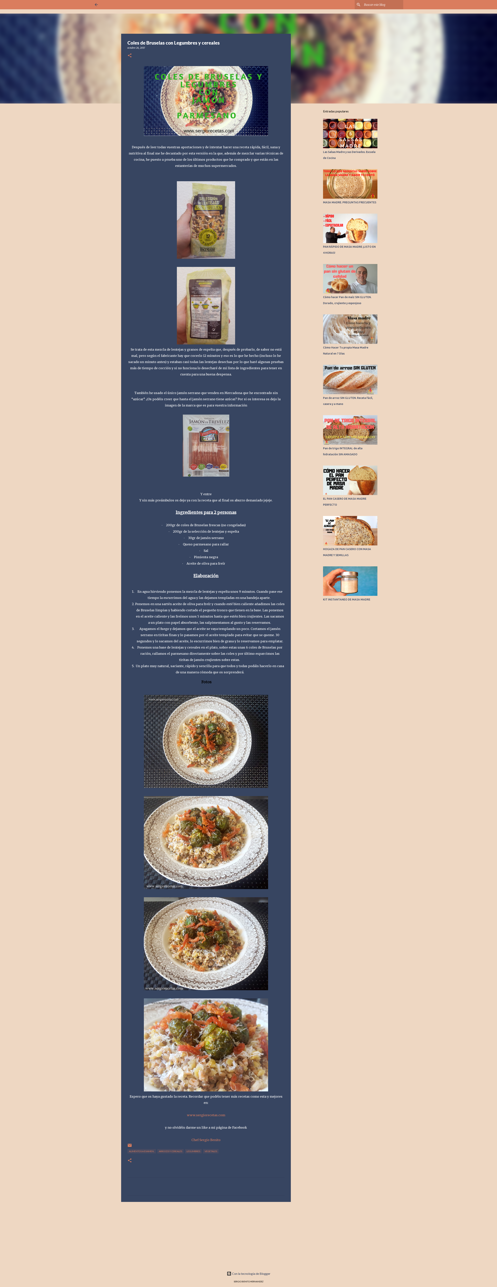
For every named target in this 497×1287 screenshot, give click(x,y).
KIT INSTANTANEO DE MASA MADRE (346, 599)
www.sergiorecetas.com (206, 1115)
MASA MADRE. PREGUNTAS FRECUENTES (349, 202)
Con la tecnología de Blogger (250, 1273)
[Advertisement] (206, 1235)
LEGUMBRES (193, 1151)
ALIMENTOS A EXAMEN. (141, 1151)
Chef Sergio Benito (206, 1140)
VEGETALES (211, 1151)
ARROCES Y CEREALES (170, 1151)
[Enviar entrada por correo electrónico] (129, 1146)
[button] (129, 55)
